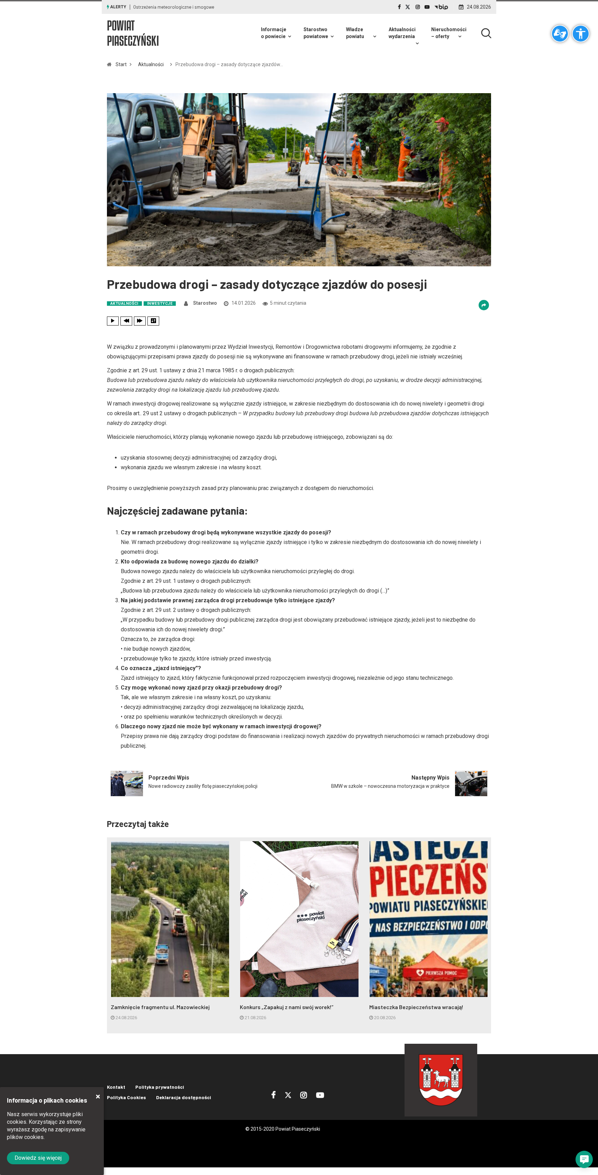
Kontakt (116, 1087)
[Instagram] (418, 7)
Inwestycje (159, 303)
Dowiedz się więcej (38, 1158)
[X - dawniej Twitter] (408, 7)
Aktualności (151, 64)
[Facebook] (399, 7)
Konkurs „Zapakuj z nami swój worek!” (286, 1007)
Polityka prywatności (159, 1087)
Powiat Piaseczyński (133, 33)
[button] (584, 1159)
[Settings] (153, 321)
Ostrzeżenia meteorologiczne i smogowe (173, 7)
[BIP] (441, 7)
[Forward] (140, 321)
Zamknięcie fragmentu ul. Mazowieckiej (160, 1007)
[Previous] (126, 321)
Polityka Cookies (126, 1097)
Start (121, 64)
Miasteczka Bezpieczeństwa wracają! (416, 1007)
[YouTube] (427, 7)
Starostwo (205, 303)
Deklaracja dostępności (183, 1097)
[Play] (113, 321)
